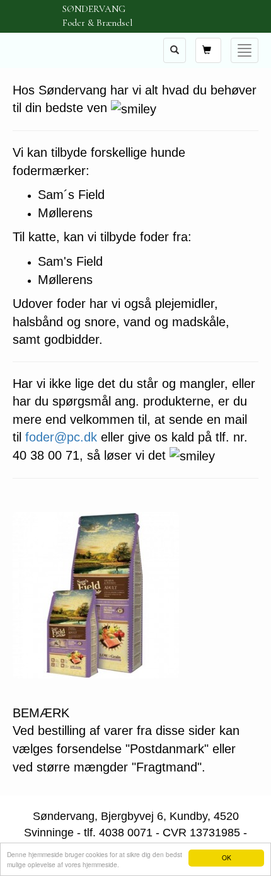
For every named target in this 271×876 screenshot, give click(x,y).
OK (226, 857)
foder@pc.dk (61, 437)
